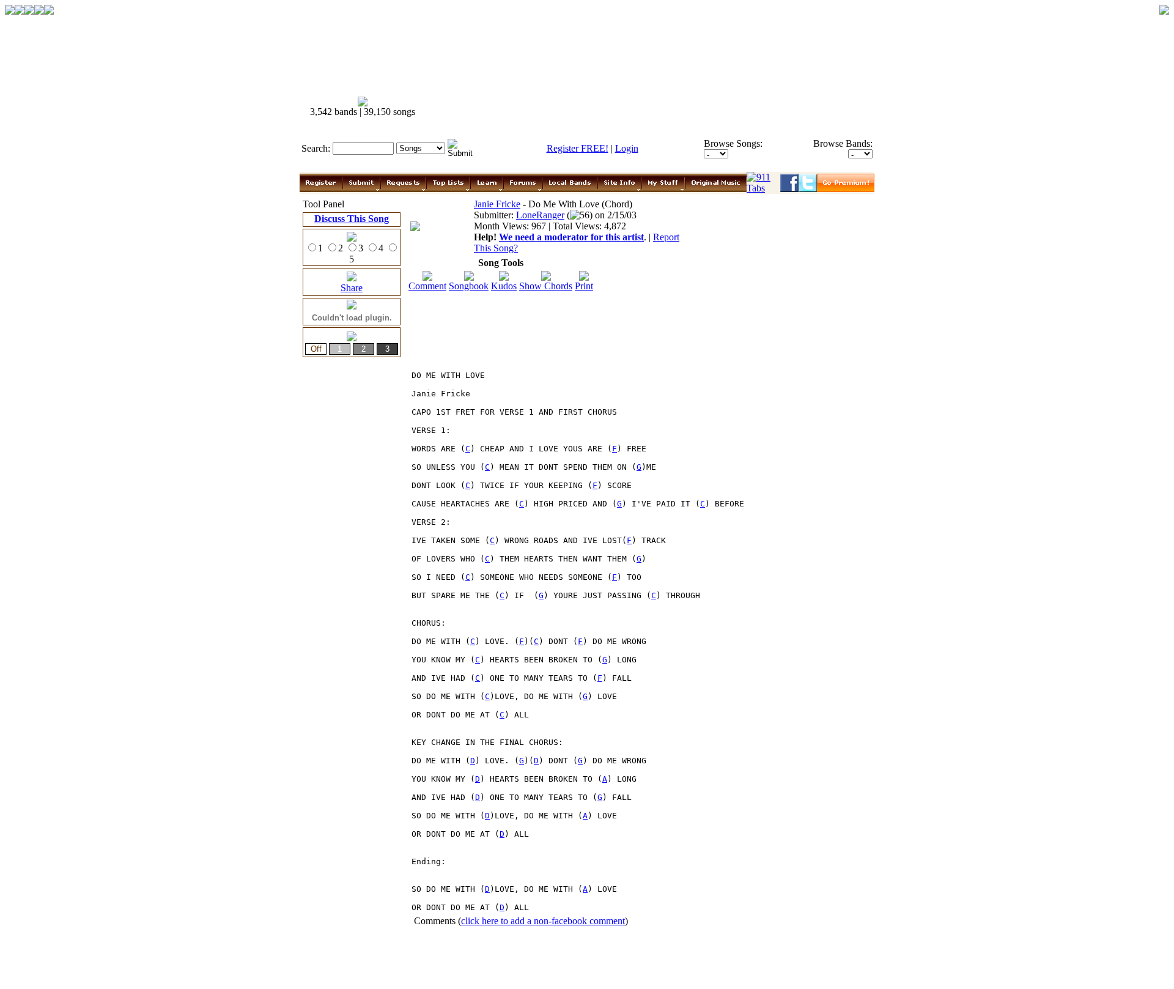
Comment (427, 286)
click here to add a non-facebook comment (543, 921)
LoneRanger (540, 215)
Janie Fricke (497, 204)
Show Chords (545, 286)
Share (352, 288)
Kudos (504, 286)
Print (584, 286)
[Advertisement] (653, 107)
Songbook (469, 286)
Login (626, 148)
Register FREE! (577, 148)
